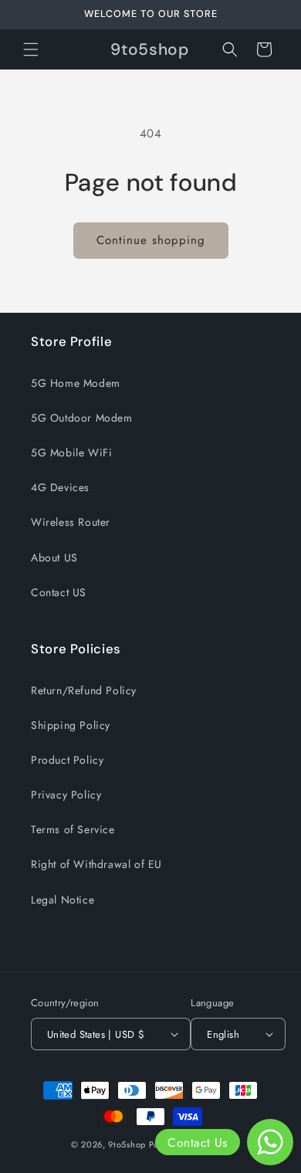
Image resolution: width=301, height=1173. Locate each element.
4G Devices (60, 487)
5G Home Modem (75, 383)
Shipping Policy (70, 725)
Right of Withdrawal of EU (96, 864)
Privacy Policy (66, 794)
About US (54, 557)
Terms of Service (73, 829)
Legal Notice (62, 899)
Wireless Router (70, 522)
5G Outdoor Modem (82, 417)
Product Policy (67, 760)
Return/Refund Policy (84, 690)
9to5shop (127, 1144)
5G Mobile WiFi (71, 452)
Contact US (58, 592)
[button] (31, 49)
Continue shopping (150, 240)
